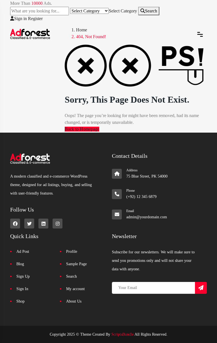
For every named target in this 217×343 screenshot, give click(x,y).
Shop (20, 301)
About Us (73, 301)
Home (81, 29)
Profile (71, 251)
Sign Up (23, 276)
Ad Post (22, 251)
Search (151, 10)
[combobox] (123, 10)
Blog (20, 264)
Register (35, 18)
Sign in (20, 18)
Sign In (22, 289)
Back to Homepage (82, 129)
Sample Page (76, 264)
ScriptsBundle (122, 334)
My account (75, 289)
